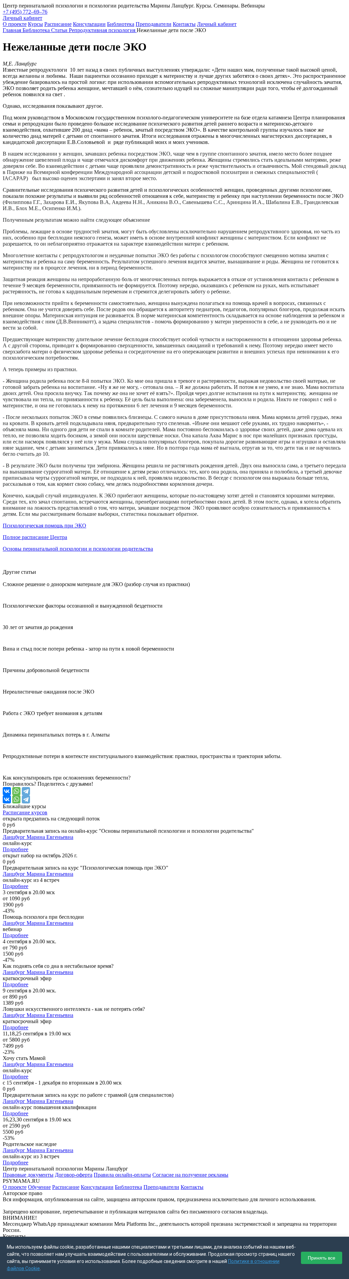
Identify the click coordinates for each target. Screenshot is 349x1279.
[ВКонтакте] (7, 791)
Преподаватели (153, 24)
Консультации (89, 24)
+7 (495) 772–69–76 (25, 12)
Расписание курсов (25, 812)
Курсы (35, 24)
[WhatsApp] (16, 791)
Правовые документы (28, 1175)
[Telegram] (26, 791)
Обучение (39, 1187)
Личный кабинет (217, 24)
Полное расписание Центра (35, 537)
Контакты (184, 24)
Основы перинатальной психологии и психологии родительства (78, 549)
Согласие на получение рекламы (190, 1175)
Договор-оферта (73, 1175)
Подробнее (15, 849)
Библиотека (120, 24)
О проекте (15, 24)
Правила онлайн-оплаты (122, 1175)
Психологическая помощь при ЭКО (44, 525)
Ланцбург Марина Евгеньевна (38, 837)
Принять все (321, 1258)
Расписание (58, 24)
